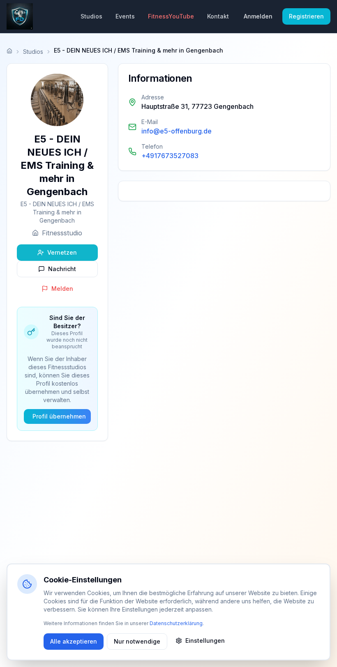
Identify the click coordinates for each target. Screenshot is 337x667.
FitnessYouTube (171, 16)
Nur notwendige (137, 641)
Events (125, 16)
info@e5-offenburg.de (176, 131)
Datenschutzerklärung (176, 623)
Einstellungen (205, 640)
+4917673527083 (170, 156)
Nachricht (62, 268)
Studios (91, 16)
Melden (62, 288)
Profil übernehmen (59, 416)
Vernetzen (62, 252)
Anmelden (258, 16)
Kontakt (218, 16)
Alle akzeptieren (73, 641)
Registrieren (306, 16)
